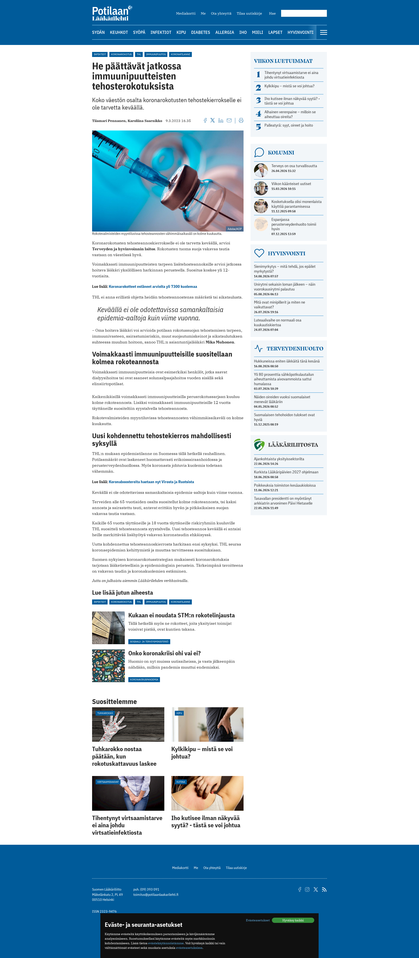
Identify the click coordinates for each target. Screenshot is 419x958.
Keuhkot (119, 32)
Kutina (181, 781)
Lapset (275, 32)
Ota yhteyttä (221, 13)
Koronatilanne (180, 54)
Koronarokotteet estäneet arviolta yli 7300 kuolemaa (153, 286)
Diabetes (200, 32)
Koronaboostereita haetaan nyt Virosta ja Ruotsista (151, 481)
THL (139, 54)
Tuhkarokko (105, 713)
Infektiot (161, 32)
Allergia (224, 32)
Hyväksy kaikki (293, 920)
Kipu (181, 32)
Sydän (98, 32)
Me (203, 13)
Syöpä (139, 32)
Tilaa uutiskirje (249, 13)
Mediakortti (186, 13)
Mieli (257, 32)
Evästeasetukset (258, 920)
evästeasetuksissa (189, 948)
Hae (272, 13)
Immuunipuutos (156, 54)
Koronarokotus (121, 54)
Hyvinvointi (301, 32)
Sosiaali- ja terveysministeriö (149, 641)
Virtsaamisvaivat (108, 781)
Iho (243, 32)
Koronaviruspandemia (144, 679)
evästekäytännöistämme (166, 943)
